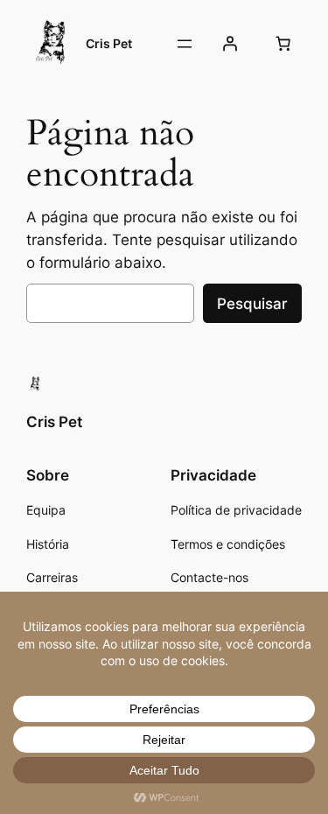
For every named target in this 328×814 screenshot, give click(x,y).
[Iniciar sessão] (230, 43)
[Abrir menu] (184, 43)
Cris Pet (109, 43)
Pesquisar (252, 303)
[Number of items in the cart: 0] (283, 43)
